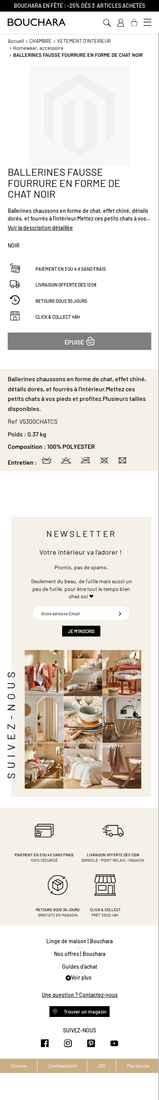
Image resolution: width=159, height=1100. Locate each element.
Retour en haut (145, 1079)
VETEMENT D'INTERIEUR (84, 41)
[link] (120, 23)
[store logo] (37, 22)
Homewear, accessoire (38, 48)
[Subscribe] (120, 613)
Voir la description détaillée (40, 227)
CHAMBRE (40, 41)
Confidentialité (61, 1065)
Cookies (18, 1065)
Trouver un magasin (85, 1011)
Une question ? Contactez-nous (80, 994)
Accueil (16, 41)
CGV (101, 1065)
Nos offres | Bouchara (79, 954)
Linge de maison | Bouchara (79, 941)
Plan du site (137, 1065)
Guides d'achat (79, 966)
